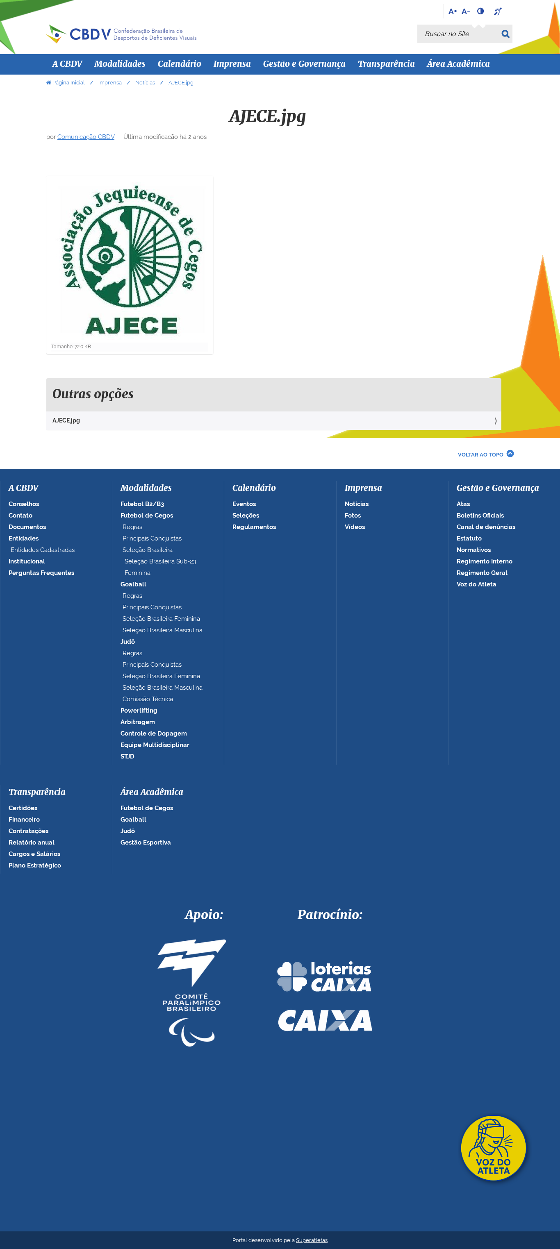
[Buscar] (507, 34)
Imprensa (110, 82)
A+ (452, 11)
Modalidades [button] (120, 64)
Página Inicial (68, 82)
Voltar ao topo (480, 455)
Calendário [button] (179, 64)
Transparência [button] (386, 64)
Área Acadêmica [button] (458, 64)
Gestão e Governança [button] (304, 64)
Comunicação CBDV (85, 137)
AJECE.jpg (66, 420)
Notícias (145, 82)
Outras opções (93, 394)
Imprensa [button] (232, 64)
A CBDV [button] (67, 64)
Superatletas (312, 1240)
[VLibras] (498, 11)
